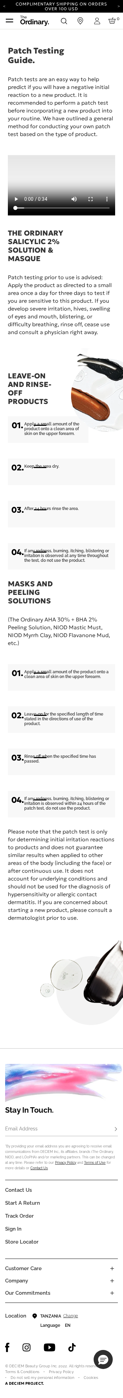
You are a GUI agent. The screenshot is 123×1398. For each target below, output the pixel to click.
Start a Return (22, 1203)
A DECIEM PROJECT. (24, 1383)
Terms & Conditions (22, 1372)
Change (70, 1315)
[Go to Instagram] (27, 1347)
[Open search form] (64, 21)
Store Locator (22, 1242)
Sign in (13, 1229)
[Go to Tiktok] (72, 1347)
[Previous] (4, 5)
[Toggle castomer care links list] (112, 1268)
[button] (103, 1359)
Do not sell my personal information (42, 1378)
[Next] (119, 5)
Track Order (19, 1216)
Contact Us (39, 1168)
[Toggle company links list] (112, 1281)
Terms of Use (95, 1162)
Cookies (91, 1378)
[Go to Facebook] (7, 1347)
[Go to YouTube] (49, 1347)
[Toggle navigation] (9, 21)
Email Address (21, 1128)
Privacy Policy (65, 1162)
